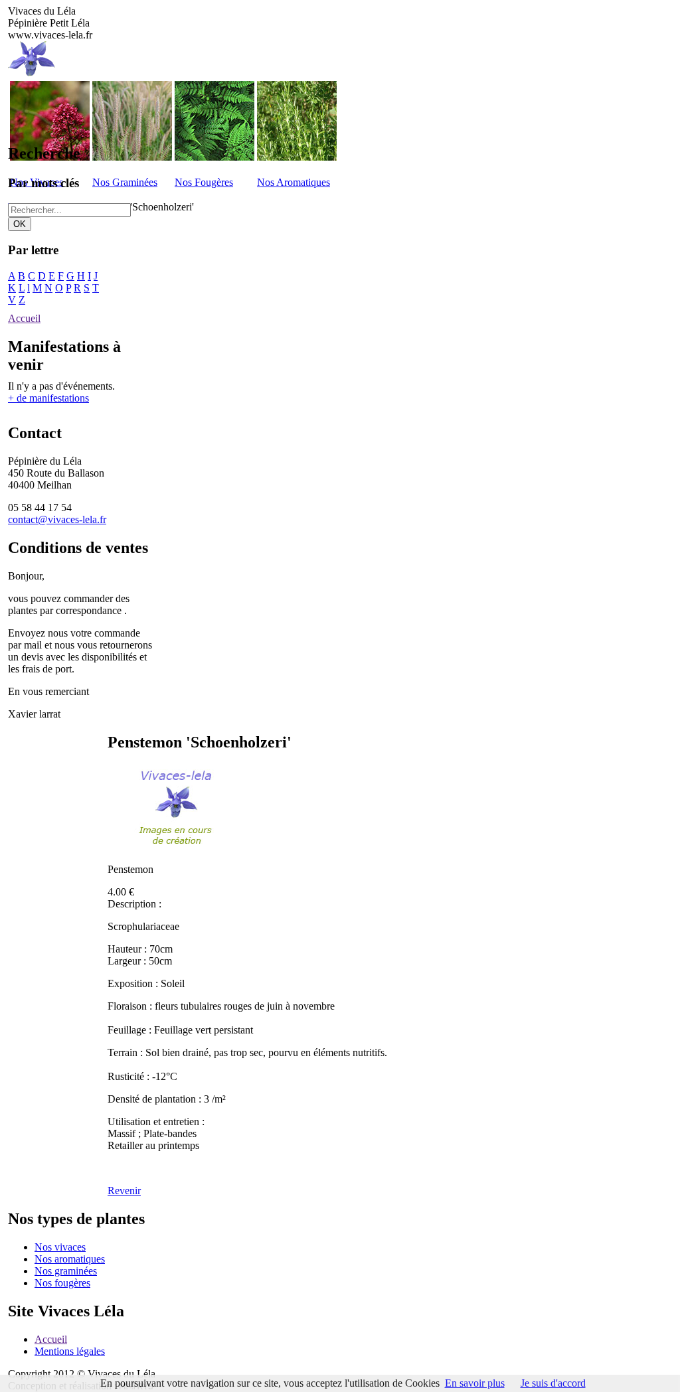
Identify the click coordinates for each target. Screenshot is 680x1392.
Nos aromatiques (70, 1259)
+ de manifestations (48, 398)
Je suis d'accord (553, 1383)
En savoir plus (475, 1383)
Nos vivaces (60, 1247)
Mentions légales (70, 1351)
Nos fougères (62, 1282)
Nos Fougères (204, 182)
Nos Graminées (124, 182)
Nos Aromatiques (293, 182)
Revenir (124, 1190)
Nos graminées (66, 1270)
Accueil (24, 318)
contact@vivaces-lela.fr (57, 519)
